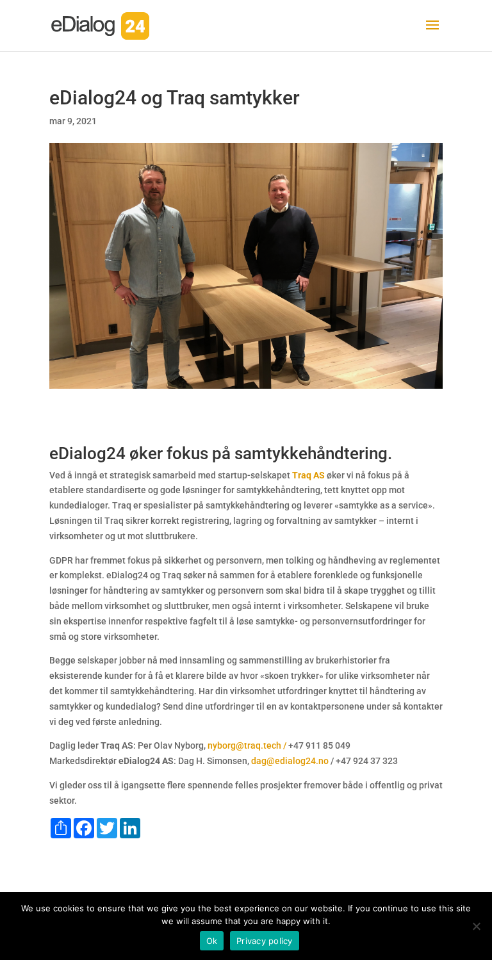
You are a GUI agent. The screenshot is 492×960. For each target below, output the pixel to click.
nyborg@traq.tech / (247, 745)
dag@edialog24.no (290, 761)
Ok (212, 941)
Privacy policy (264, 941)
